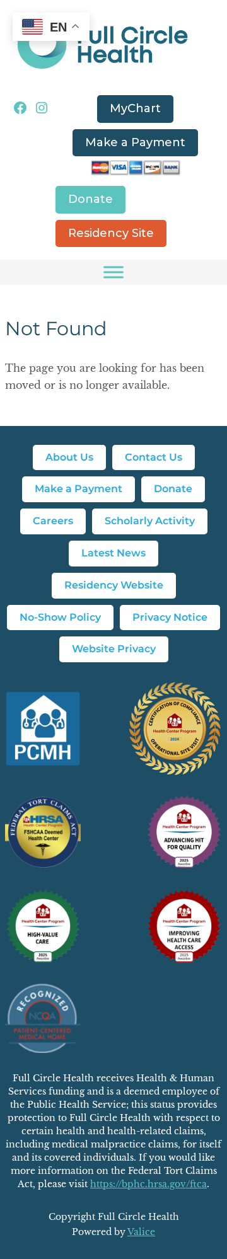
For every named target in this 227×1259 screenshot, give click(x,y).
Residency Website (113, 585)
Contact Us (153, 457)
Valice (141, 1232)
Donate (90, 199)
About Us (69, 457)
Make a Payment (135, 142)
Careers (53, 521)
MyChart (135, 108)
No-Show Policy (60, 617)
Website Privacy (114, 649)
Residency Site (111, 233)
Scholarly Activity (150, 521)
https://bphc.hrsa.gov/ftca (148, 1184)
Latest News (113, 553)
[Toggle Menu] (113, 272)
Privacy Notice (169, 617)
